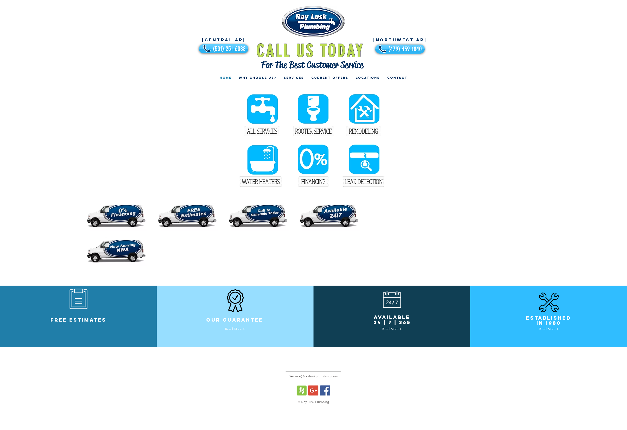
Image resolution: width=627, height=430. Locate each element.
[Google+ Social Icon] (313, 390)
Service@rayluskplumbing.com (313, 376)
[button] (363, 131)
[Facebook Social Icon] (325, 390)
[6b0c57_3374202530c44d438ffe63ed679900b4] (302, 390)
